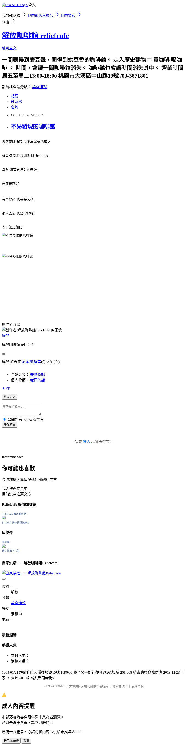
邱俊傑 (5, 542)
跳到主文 (9, 48)
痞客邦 (27, 362)
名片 (14, 107)
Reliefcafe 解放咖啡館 (14, 514)
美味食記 (37, 374)
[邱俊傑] (4, 546)
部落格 (16, 102)
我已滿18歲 (11, 741)
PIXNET (60, 686)
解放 (5, 336)
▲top (6, 388)
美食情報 (39, 87)
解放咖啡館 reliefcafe (35, 35)
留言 (37, 362)
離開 (26, 741)
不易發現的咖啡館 (33, 126)
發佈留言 (10, 425)
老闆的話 (37, 380)
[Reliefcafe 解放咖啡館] (4, 518)
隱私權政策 (119, 686)
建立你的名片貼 (10, 550)
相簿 (14, 96)
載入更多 (10, 397)
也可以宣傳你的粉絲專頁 (16, 522)
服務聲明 (138, 686)
